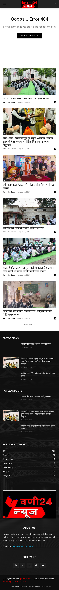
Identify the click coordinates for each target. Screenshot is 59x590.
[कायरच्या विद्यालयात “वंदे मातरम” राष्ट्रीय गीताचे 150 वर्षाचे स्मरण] (29, 294)
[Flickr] (29, 565)
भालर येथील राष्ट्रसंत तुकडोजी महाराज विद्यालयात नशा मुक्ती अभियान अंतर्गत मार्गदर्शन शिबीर (28, 269)
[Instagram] (36, 565)
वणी (4, 94)
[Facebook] (22, 565)
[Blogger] (16, 565)
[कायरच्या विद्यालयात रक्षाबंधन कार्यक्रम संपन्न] (29, 81)
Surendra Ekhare (9, 102)
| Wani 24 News (26, 579)
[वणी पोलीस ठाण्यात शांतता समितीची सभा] (29, 211)
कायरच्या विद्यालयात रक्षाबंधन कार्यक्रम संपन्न (26, 98)
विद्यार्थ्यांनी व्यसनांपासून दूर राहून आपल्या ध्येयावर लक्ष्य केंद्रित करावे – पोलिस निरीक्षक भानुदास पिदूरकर (28, 142)
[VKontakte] (43, 565)
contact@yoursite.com (23, 546)
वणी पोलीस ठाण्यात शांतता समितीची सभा (23, 228)
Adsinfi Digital (8, 581)
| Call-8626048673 (21, 581)
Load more (28, 324)
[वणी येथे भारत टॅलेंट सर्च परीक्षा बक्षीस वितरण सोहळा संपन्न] (29, 168)
